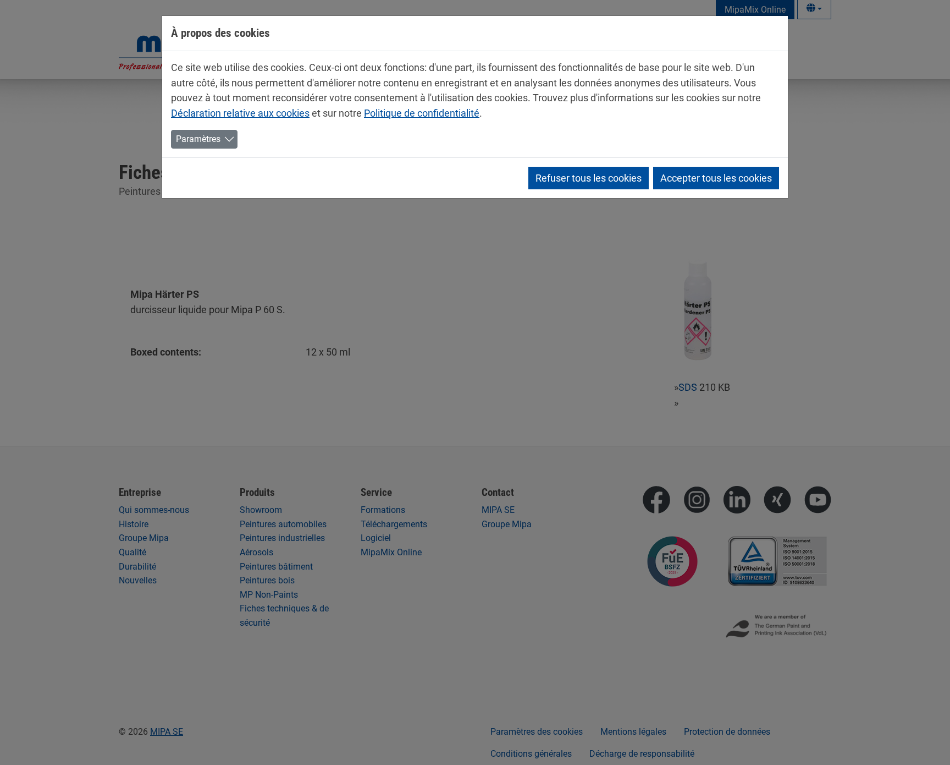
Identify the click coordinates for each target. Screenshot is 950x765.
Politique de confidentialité (421, 113)
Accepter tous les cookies (716, 178)
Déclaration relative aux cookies (240, 113)
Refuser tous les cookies (588, 178)
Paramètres (198, 139)
